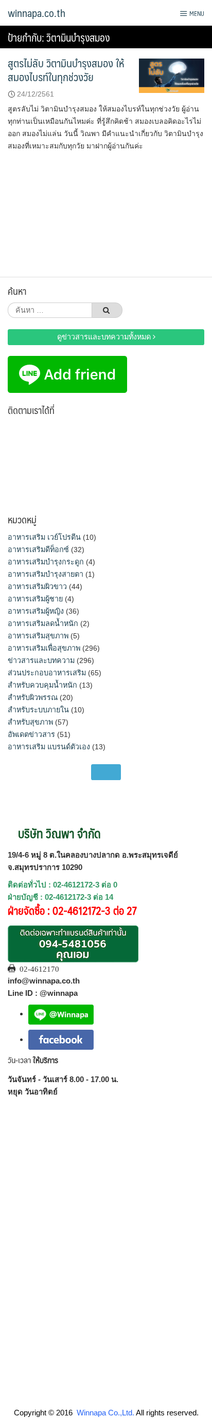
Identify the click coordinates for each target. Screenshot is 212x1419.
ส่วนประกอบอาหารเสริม (47, 673)
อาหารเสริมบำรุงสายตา (45, 574)
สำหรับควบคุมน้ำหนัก (42, 685)
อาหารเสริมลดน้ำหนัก (43, 623)
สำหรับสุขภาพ (30, 722)
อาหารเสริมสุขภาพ (38, 636)
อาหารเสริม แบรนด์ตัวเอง (49, 747)
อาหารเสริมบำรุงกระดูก (46, 562)
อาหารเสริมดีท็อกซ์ (38, 549)
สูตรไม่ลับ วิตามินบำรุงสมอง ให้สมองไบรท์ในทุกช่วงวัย (66, 70)
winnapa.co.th (36, 13)
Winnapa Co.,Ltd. (105, 1412)
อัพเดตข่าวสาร (31, 734)
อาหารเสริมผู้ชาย (35, 599)
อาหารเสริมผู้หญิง (36, 611)
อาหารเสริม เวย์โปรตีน (44, 537)
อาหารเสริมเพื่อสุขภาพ (44, 648)
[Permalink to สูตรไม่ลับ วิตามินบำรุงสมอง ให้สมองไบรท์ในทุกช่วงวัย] (171, 74)
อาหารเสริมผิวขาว (37, 586)
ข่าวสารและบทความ (41, 660)
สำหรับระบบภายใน (38, 710)
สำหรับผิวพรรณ (33, 697)
